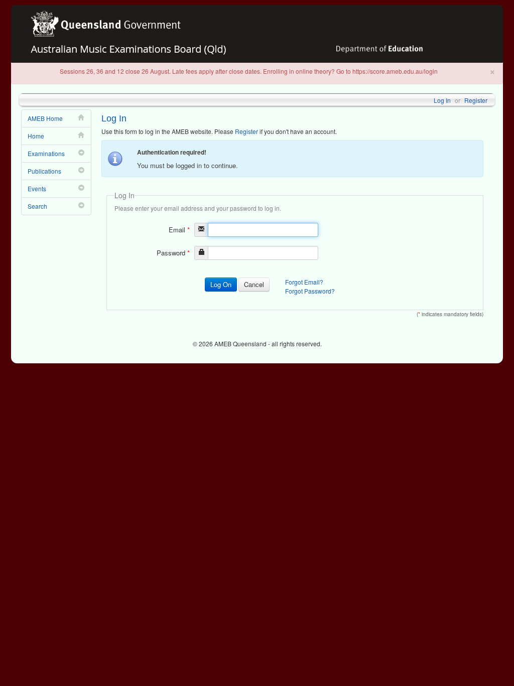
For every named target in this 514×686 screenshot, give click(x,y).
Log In (442, 100)
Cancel (254, 284)
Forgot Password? (310, 291)
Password (173, 252)
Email (179, 229)
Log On (220, 284)
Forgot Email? (304, 282)
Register (475, 100)
